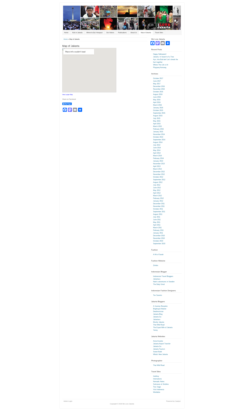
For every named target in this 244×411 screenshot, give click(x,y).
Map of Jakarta (146, 32)
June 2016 (157, 97)
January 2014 (158, 161)
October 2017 (158, 78)
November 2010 (159, 238)
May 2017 (156, 84)
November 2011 (159, 206)
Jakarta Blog (157, 314)
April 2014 (157, 153)
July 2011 (156, 217)
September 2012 (159, 180)
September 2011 (159, 212)
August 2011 (157, 214)
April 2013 (157, 166)
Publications (122, 32)
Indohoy (156, 376)
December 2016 (159, 86)
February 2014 (158, 158)
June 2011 (157, 220)
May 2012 (156, 190)
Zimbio (155, 265)
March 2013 (157, 169)
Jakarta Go (157, 317)
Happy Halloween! (159, 54)
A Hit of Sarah (158, 254)
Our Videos (110, 32)
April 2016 (157, 102)
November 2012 (159, 174)
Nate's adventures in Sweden (163, 282)
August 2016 (157, 94)
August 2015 (157, 116)
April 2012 (157, 193)
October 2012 (158, 177)
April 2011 (156, 225)
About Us (134, 32)
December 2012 (159, 172)
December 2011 (159, 204)
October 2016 (158, 92)
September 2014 (159, 140)
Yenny (155, 330)
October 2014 (158, 137)
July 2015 (156, 118)
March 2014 (157, 156)
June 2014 (157, 148)
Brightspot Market (159, 309)
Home (66, 32)
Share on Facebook (69, 99)
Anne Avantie (158, 341)
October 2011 (158, 209)
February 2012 (158, 198)
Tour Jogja (157, 387)
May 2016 (156, 100)
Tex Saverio (157, 295)
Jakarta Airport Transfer (161, 344)
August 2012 (157, 182)
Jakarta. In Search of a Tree (163, 57)
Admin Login (68, 401)
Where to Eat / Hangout (94, 32)
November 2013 (159, 164)
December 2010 (159, 236)
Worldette (156, 392)
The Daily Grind (159, 284)
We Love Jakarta (122, 17)
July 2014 (156, 145)
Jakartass (156, 279)
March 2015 (157, 126)
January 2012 (158, 201)
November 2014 (159, 134)
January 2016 (158, 108)
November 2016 (159, 89)
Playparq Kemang (159, 67)
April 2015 (157, 124)
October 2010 (158, 241)
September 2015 (159, 113)
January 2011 (158, 233)
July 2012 (156, 185)
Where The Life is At (160, 65)
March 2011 (157, 228)
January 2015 (158, 132)
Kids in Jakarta (77, 32)
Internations (157, 379)
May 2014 (156, 150)
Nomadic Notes (158, 381)
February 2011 (158, 230)
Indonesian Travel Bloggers (163, 276)
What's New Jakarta (160, 354)
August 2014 (157, 142)
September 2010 (159, 244)
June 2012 (157, 188)
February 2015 (158, 129)
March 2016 (157, 105)
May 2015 (156, 121)
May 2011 (156, 222)
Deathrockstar (158, 311)
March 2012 (157, 196)
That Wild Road (158, 325)
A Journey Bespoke (160, 306)
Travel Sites (159, 32)
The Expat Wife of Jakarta (162, 327)
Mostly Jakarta (158, 322)
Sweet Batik (157, 352)
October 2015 (158, 110)
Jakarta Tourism (159, 349)
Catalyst (177, 401)
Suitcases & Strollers (161, 384)
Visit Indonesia (158, 389)
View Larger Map (67, 94)
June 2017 (157, 81)
